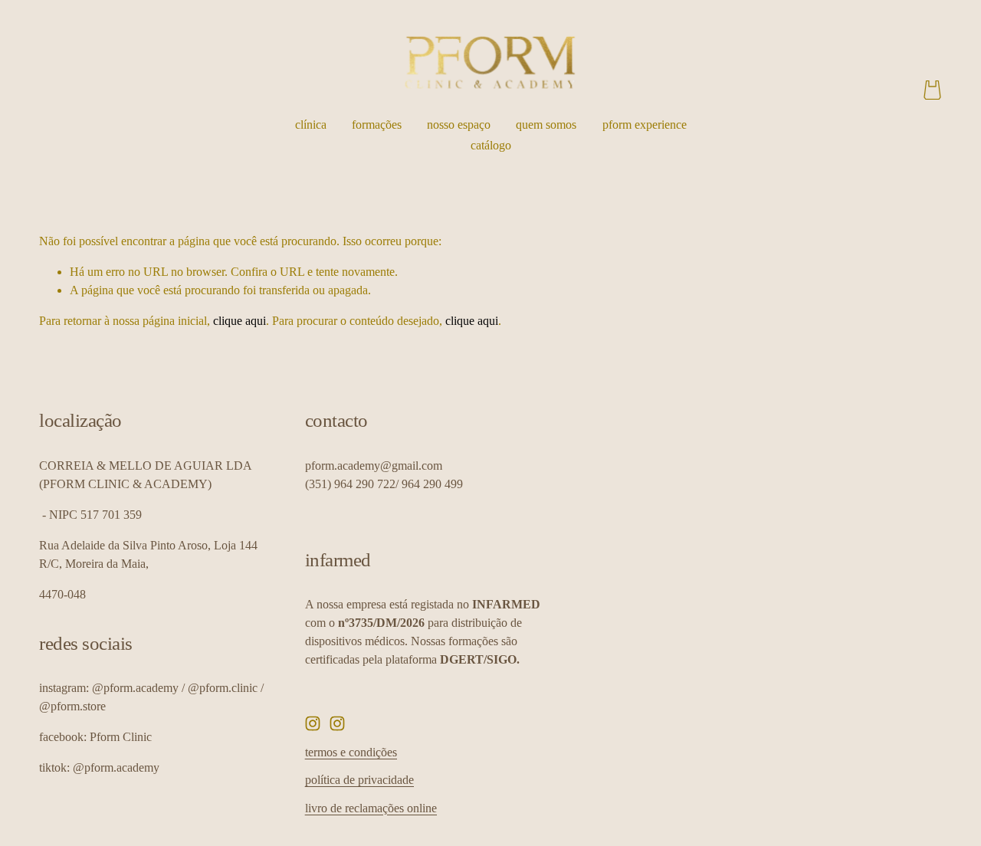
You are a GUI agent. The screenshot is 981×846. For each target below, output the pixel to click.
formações (377, 124)
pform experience (644, 124)
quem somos (546, 124)
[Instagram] (312, 723)
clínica (310, 124)
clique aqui (239, 320)
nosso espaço (458, 124)
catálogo (491, 145)
